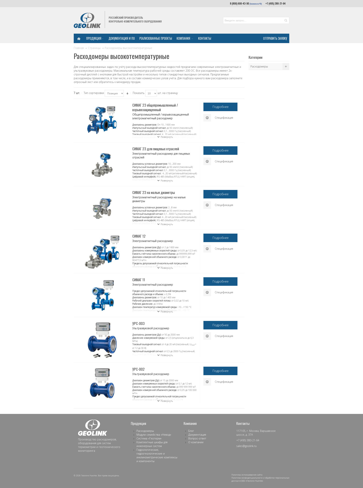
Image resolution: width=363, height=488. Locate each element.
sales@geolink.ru (246, 446)
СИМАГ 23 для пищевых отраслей (155, 148)
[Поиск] (286, 20)
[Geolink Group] (87, 20)
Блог (191, 431)
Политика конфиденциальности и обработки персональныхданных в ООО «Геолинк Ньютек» (260, 479)
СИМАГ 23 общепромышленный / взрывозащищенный (155, 107)
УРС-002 (138, 369)
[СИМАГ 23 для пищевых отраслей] (102, 164)
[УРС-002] (102, 383)
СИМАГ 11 (138, 279)
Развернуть (167, 137)
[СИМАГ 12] (102, 252)
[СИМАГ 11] (102, 295)
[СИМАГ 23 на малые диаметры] (102, 208)
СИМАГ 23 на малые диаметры (153, 192)
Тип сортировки (94, 93)
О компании (195, 442)
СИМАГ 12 (139, 236)
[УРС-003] (102, 340)
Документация (197, 434)
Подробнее (220, 107)
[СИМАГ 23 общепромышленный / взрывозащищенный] (102, 121)
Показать (138, 93)
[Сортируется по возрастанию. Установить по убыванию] (127, 93)
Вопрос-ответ (197, 438)
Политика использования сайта (246, 474)
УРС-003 (138, 323)
